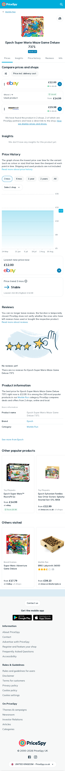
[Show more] (4, 84)
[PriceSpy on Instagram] (35, 756)
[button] (6, 74)
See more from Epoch (12, 439)
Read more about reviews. (15, 322)
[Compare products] (60, 18)
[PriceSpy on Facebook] (29, 756)
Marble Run (10, 12)
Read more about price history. (17, 169)
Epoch (30, 421)
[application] (32, 223)
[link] (18, 484)
